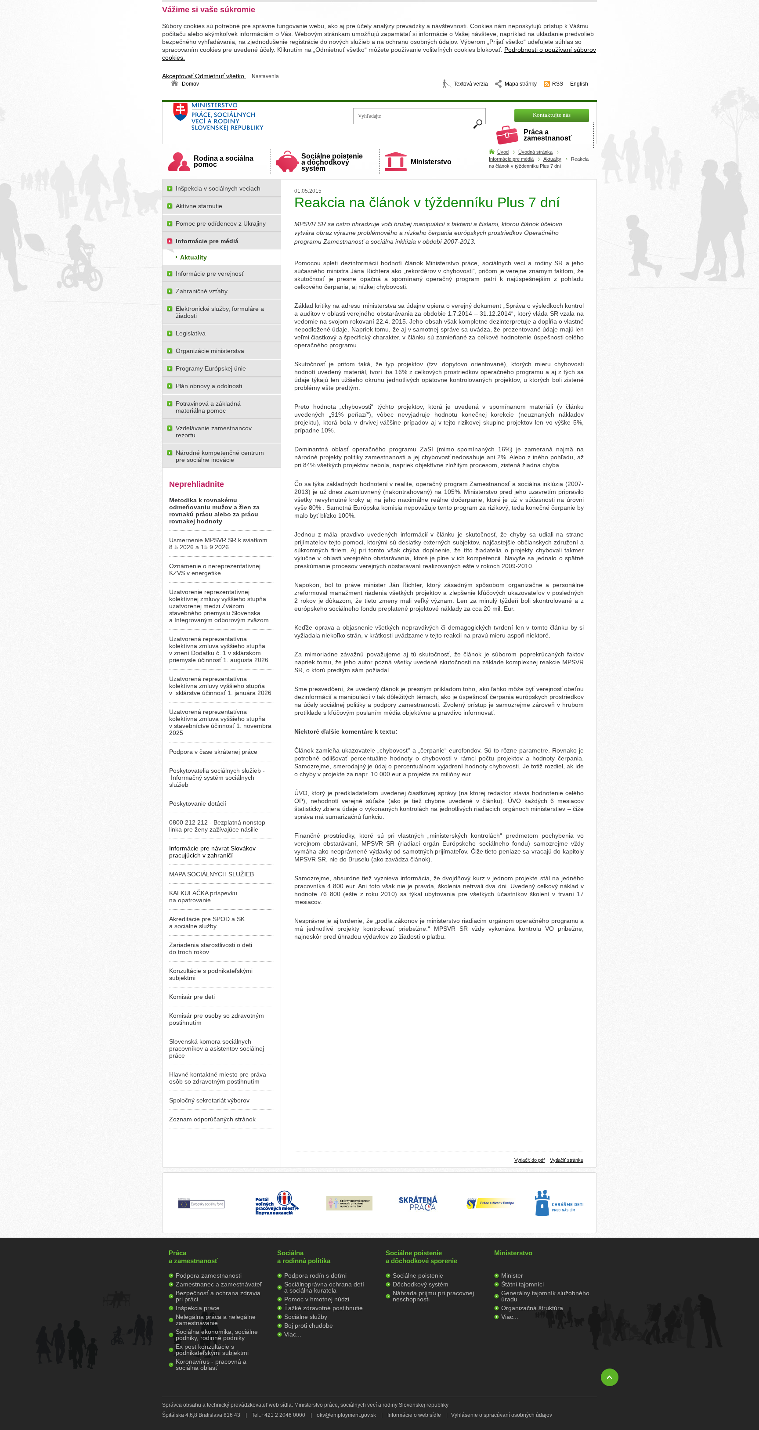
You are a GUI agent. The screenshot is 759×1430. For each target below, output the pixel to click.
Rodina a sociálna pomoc (223, 161)
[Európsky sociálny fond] (201, 1208)
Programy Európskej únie (211, 368)
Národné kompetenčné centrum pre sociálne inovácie (220, 456)
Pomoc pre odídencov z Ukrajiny (221, 223)
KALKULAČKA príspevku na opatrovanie (203, 897)
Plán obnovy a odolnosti (209, 385)
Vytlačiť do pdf (529, 1160)
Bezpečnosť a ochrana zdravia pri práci (218, 1296)
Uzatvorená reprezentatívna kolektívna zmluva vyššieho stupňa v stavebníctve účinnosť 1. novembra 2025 (220, 722)
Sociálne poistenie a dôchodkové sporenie (421, 1256)
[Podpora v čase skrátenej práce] (418, 1215)
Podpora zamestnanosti (209, 1275)
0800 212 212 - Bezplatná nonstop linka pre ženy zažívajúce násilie (217, 826)
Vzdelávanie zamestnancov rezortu (214, 432)
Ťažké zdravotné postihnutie (323, 1307)
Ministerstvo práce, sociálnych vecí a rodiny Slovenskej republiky (248, 120)
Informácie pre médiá (511, 159)
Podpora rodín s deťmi (315, 1275)
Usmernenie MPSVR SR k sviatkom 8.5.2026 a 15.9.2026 (218, 544)
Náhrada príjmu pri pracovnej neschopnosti (433, 1296)
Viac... (292, 1334)
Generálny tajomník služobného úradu (545, 1296)
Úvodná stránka (535, 152)
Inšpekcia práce (198, 1307)
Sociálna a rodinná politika (303, 1256)
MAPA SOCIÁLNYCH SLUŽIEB (211, 874)
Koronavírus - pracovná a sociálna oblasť (211, 1364)
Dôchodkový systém (420, 1284)
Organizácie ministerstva (210, 350)
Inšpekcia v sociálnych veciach (218, 188)
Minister (512, 1275)
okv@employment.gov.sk (346, 1415)
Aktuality (552, 159)
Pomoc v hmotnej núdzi (316, 1299)
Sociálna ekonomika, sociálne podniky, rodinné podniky (217, 1334)
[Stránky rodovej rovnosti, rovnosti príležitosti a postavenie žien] (349, 1208)
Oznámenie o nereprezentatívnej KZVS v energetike (214, 569)
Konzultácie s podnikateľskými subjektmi (211, 974)
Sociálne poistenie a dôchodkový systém (332, 162)
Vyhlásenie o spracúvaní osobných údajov (501, 1415)
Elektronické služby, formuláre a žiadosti (220, 312)
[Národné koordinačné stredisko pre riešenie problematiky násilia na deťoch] (559, 1224)
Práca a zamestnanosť (548, 135)
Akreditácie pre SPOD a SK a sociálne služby (207, 922)
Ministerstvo (431, 162)
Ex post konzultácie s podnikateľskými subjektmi (212, 1349)
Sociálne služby (305, 1316)
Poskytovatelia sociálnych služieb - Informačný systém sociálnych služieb (217, 777)
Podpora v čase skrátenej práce (213, 751)
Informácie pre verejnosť (210, 273)
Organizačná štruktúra (532, 1307)
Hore (609, 1377)
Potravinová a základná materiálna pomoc (208, 407)
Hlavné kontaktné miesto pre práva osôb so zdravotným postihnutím (217, 1078)
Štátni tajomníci (522, 1284)
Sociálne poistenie (418, 1275)
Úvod (503, 152)
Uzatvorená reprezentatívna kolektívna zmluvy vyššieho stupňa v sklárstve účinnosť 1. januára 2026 (220, 685)
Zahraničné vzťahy (202, 291)
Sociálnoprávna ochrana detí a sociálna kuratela (324, 1287)
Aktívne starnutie (199, 205)
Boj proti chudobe (308, 1325)
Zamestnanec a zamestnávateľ (219, 1284)
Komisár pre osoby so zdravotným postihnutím (216, 1019)
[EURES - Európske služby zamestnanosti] (490, 1208)
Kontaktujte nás (552, 115)
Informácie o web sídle (414, 1415)
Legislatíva (191, 333)
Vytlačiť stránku (566, 1160)
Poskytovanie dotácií (197, 803)
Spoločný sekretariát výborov (209, 1100)
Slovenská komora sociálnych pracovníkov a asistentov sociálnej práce (216, 1048)
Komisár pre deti (192, 996)
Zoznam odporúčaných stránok (212, 1119)
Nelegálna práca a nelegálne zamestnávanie (216, 1319)
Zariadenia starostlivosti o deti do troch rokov (210, 948)
